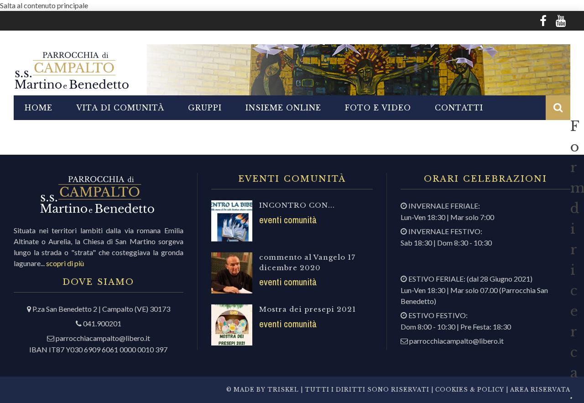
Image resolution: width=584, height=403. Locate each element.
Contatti (459, 107)
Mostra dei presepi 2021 (307, 309)
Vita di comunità (120, 107)
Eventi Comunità (288, 219)
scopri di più (65, 263)
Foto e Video (378, 107)
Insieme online (283, 107)
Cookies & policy (468, 389)
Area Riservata (540, 389)
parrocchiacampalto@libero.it (103, 338)
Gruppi (205, 107)
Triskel (283, 389)
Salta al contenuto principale (44, 5)
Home (38, 107)
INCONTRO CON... (297, 205)
